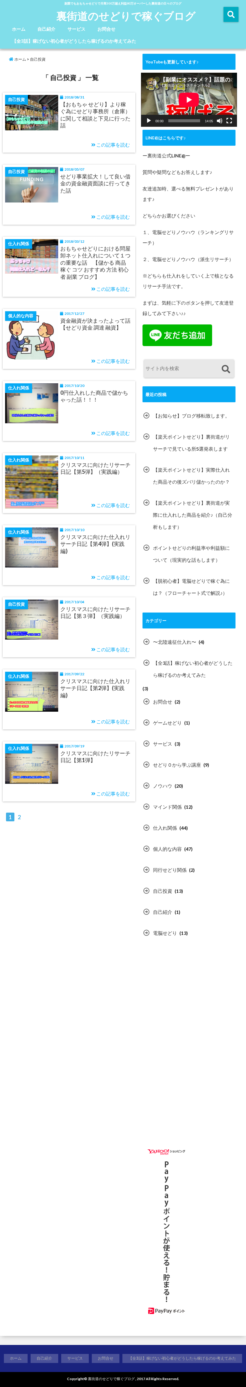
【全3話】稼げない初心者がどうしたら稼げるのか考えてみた (74, 41)
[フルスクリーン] (229, 121)
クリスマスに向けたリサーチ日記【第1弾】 (95, 756)
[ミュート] (220, 121)
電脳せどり (165, 933)
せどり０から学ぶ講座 (177, 765)
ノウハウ (162, 786)
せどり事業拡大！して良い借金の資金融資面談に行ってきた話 (95, 183)
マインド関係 (167, 807)
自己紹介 (47, 29)
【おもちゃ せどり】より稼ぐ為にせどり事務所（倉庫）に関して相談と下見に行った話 (95, 115)
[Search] (225, 369)
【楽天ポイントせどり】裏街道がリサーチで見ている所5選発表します (191, 443)
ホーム (19, 29)
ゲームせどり (167, 722)
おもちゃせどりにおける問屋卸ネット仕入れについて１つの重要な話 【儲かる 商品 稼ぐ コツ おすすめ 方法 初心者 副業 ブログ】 (95, 262)
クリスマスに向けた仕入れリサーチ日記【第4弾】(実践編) (95, 544)
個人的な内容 (167, 849)
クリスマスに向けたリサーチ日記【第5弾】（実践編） (95, 468)
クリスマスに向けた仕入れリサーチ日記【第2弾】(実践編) (95, 688)
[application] (189, 100)
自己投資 (162, 891)
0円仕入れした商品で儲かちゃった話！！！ (94, 396)
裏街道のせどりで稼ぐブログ (126, 15)
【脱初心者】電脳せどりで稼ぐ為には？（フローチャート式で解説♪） (191, 587)
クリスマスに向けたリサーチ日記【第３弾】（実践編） (95, 612)
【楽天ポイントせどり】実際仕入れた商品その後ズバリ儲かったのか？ (191, 476)
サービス (77, 29)
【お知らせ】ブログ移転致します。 (191, 415)
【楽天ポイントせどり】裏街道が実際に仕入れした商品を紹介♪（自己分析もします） (192, 515)
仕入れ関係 (165, 828)
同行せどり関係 (170, 870)
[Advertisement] (192, 1002)
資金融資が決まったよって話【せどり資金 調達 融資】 (95, 324)
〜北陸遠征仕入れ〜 (174, 642)
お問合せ (107, 29)
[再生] (149, 121)
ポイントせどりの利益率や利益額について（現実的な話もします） (191, 554)
